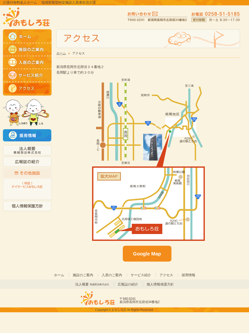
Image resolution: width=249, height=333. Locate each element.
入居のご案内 (112, 275)
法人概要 (92, 284)
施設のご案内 (83, 275)
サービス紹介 (141, 275)
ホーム (61, 53)
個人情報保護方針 (160, 284)
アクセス (166, 275)
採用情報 (188, 275)
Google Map (147, 253)
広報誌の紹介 (128, 284)
